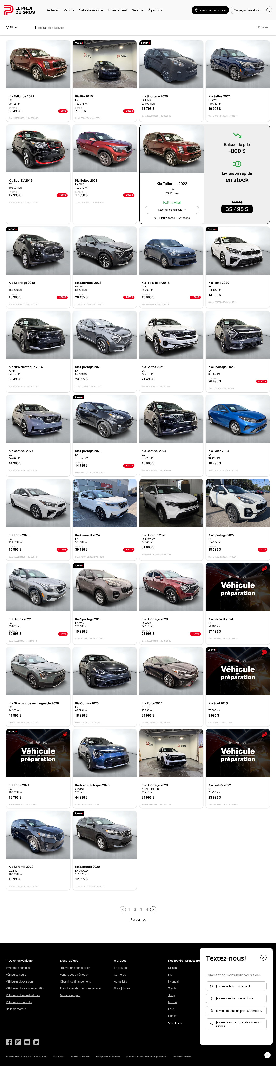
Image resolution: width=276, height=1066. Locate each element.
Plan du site (58, 1056)
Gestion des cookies (182, 1056)
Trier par (42, 27)
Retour (135, 920)
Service (137, 10)
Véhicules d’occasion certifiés (25, 988)
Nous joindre (122, 988)
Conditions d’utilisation (80, 1056)
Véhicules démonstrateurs (23, 995)
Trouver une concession (75, 967)
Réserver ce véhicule (170, 209)
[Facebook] (9, 1042)
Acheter (53, 10)
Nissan (172, 967)
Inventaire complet (18, 967)
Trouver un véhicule (19, 960)
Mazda (172, 1002)
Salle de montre (91, 10)
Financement (117, 10)
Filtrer (13, 27)
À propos (155, 10)
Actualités (120, 981)
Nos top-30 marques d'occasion (189, 960)
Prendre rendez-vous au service (80, 988)
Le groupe (120, 967)
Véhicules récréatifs (19, 1002)
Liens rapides (69, 960)
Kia (170, 974)
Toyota (172, 988)
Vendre (69, 10)
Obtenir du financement (75, 981)
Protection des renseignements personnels (146, 1056)
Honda (172, 1015)
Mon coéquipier (70, 995)
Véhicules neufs (16, 974)
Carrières (120, 974)
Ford (171, 1009)
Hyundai (173, 981)
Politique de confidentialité (108, 1056)
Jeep (171, 995)
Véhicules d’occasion (19, 981)
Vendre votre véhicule (74, 974)
